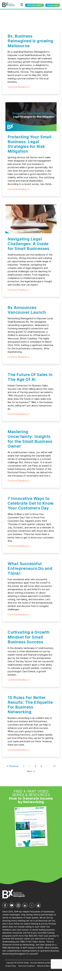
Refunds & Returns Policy (47, 966)
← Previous (12, 766)
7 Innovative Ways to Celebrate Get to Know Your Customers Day (31, 503)
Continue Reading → (18, 87)
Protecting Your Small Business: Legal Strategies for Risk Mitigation (30, 144)
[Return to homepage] (8, 4)
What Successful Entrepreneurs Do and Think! (30, 568)
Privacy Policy (10, 966)
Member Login (52, 5)
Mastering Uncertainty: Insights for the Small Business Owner (30, 439)
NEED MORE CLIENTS (34, 5)
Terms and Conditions (26, 966)
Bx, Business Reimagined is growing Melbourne (30, 41)
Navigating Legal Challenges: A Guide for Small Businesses (28, 244)
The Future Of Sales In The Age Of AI (30, 377)
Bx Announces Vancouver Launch (27, 310)
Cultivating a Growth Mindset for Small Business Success (28, 637)
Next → (31, 771)
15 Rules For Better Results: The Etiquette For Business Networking (30, 704)
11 (54, 766)
